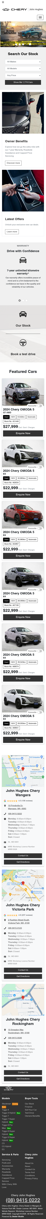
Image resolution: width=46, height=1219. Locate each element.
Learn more (12, 232)
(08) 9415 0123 (15, 928)
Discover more (13, 163)
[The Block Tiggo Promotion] (23, 34)
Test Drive (29, 1113)
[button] (40, 17)
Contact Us (23, 856)
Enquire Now (23, 433)
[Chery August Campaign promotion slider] (16, 44)
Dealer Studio (18, 1216)
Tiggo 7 (5, 1116)
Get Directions (23, 862)
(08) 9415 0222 (15, 814)
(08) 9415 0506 (15, 1038)
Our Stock (29, 1104)
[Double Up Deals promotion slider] (20, 44)
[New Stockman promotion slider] (30, 44)
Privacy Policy (31, 1179)
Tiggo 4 (5, 1110)
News (27, 1166)
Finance (28, 1107)
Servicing (6, 1160)
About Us (29, 1163)
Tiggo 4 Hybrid (8, 1113)
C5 (3, 1143)
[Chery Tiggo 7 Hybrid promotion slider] (23, 44)
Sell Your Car (31, 1110)
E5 (3, 1150)
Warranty (6, 1169)
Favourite (32, 406)
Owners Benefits (32, 1116)
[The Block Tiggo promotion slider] (26, 44)
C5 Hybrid (6, 1147)
